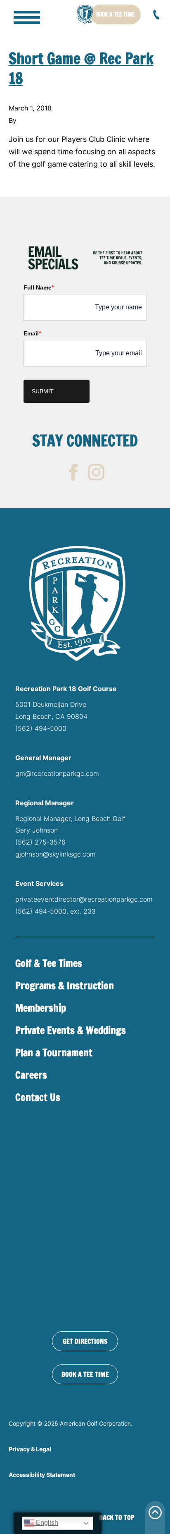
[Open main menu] (21, 14)
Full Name (39, 287)
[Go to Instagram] (96, 472)
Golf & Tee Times (48, 963)
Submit (43, 391)
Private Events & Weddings (70, 1030)
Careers (31, 1075)
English (46, 1522)
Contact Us (37, 1097)
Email (32, 333)
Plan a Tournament (53, 1052)
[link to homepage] (85, 14)
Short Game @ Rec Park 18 (81, 68)
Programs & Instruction (64, 985)
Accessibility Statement (42, 1474)
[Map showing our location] (85, 1220)
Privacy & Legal (30, 1449)
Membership (40, 1008)
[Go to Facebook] (73, 472)
